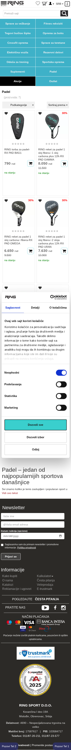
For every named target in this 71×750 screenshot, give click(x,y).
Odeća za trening (18, 61)
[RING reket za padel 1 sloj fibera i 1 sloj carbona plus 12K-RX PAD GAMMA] (52, 124)
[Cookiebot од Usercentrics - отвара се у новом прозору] (50, 297)
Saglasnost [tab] (12, 307)
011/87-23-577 (50, 735)
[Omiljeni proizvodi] (38, 4)
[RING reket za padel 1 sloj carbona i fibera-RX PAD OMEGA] (19, 211)
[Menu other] (68, 4)
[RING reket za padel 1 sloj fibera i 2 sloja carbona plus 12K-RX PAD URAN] (52, 211)
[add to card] (30, 163)
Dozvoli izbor (35, 437)
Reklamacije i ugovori (16, 588)
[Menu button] (3, 3)
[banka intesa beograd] (51, 621)
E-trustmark (44, 588)
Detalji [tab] (35, 307)
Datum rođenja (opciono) (14, 531)
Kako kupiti (9, 576)
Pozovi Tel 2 (9, 746)
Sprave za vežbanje (17, 23)
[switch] (61, 384)
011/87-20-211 (31, 735)
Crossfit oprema (17, 42)
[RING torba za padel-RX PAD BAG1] (19, 124)
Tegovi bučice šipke (18, 33)
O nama (7, 580)
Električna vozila (17, 52)
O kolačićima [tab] (58, 307)
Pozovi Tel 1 (62, 746)
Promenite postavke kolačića (49, 745)
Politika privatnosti (26, 547)
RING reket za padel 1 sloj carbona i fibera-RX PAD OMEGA (18, 240)
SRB (59, 3)
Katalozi (7, 584)
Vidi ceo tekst (10, 493)
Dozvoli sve (35, 424)
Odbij (35, 449)
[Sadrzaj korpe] (45, 4)
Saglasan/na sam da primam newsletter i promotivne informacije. (32, 546)
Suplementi (17, 71)
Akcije (18, 81)
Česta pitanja (46, 580)
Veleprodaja (45, 584)
